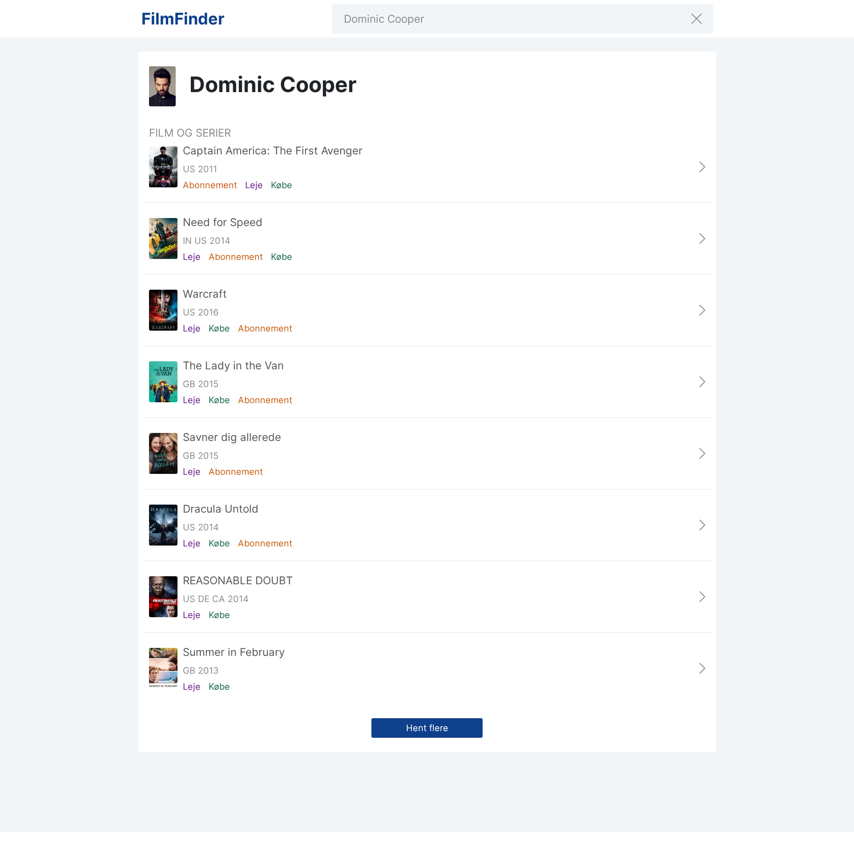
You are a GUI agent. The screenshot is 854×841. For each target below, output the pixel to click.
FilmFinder (183, 18)
